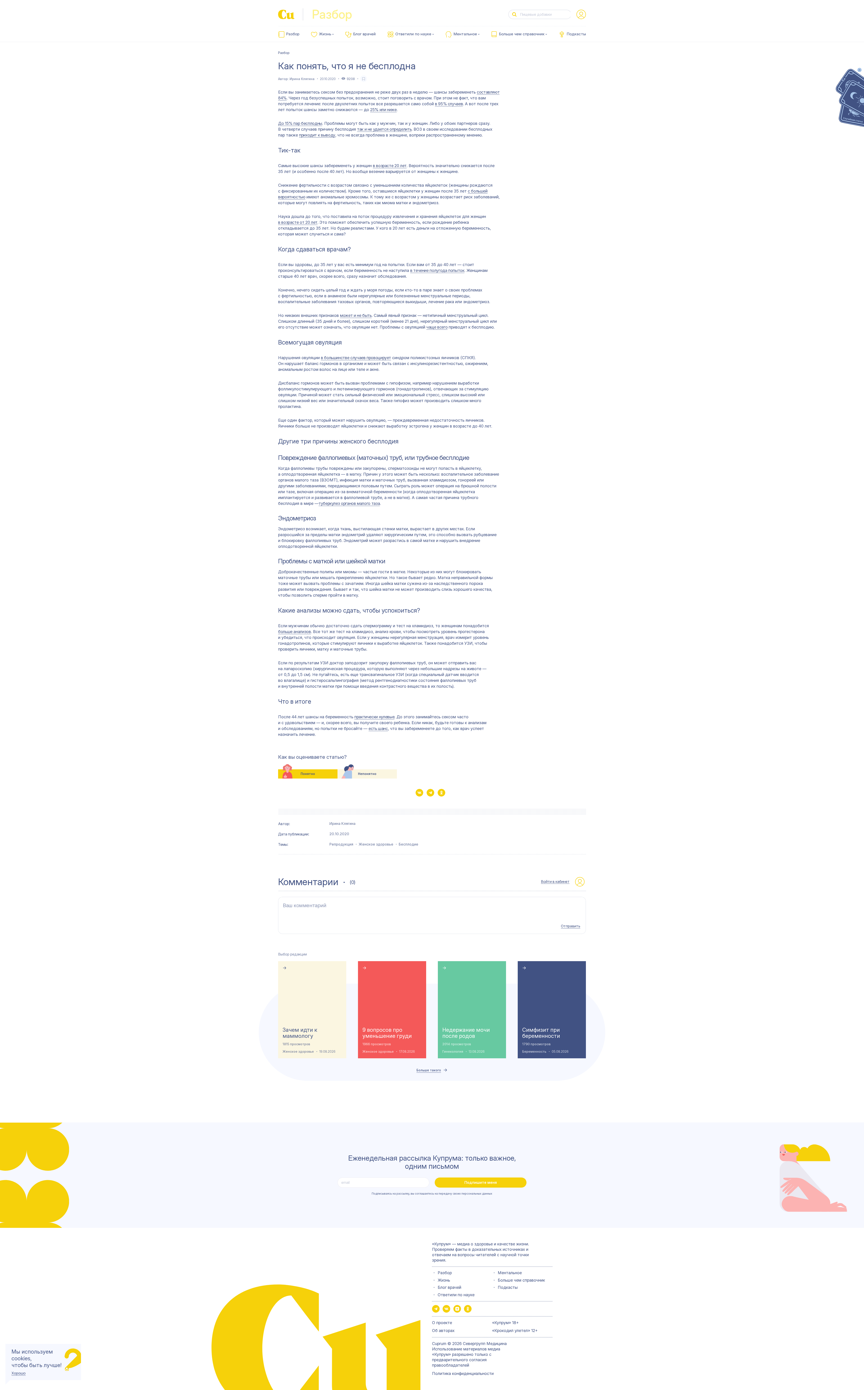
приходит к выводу (317, 135)
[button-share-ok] (441, 793)
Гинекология (452, 1051)
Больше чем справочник (521, 34)
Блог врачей (364, 34)
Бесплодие (408, 844)
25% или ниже (383, 109)
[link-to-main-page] (286, 14)
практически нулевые (374, 716)
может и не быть (356, 315)
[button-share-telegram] (430, 793)
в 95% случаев (449, 103)
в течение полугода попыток (437, 270)
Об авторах (443, 1330)
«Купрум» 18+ (505, 1322)
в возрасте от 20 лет (297, 222)
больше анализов (294, 631)
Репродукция (341, 844)
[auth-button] (581, 14)
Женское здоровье (376, 844)
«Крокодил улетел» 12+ (515, 1330)
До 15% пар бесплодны (300, 123)
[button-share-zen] (457, 1309)
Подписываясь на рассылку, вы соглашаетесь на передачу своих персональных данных (432, 1193)
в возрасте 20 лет (390, 165)
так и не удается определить (384, 129)
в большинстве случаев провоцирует (356, 357)
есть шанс (378, 728)
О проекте (442, 1322)
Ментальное (465, 34)
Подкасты (576, 34)
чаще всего (437, 327)
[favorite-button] (363, 78)
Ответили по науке (413, 34)
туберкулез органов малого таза (349, 503)
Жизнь (325, 34)
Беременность (534, 1051)
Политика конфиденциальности (463, 1373)
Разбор (292, 34)
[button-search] (514, 14)
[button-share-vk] (419, 793)
